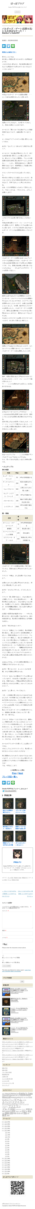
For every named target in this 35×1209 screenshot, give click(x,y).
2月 (6, 1154)
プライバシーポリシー (14, 1203)
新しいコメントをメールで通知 (11, 957)
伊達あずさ (25, 877)
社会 (18, 1113)
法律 (3, 1113)
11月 (6, 1135)
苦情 (28, 1113)
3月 (6, 1152)
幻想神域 (7, 1111)
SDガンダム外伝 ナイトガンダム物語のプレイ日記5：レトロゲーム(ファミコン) (19, 990)
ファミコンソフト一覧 (8, 1083)
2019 (5, 1162)
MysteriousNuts (16, 1097)
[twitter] (8, 46)
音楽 (8, 1115)
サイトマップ (5, 1085)
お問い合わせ (5, 1203)
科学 (21, 1113)
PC (22, 1097)
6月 (6, 1145)
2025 (5, 1124)
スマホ (24, 1100)
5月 (6, 1147)
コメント (5, 910)
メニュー (17, 11)
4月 (6, 1150)
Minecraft (6, 1097)
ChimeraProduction (8, 1095)
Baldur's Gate (17, 877)
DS (18, 1095)
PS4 (27, 1097)
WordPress (5, 1100)
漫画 (7, 1113)
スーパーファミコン (13, 1102)
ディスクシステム (10, 1104)
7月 (6, 1143)
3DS (3, 1094)
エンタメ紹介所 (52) (7, 1078)
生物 (11, 1113)
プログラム (18, 1109)
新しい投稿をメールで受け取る (11, 962)
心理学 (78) (5, 1076)
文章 (20, 1111)
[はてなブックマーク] (4, 46)
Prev (14, 773)
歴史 (29, 1111)
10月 (6, 1137)
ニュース (26, 1104)
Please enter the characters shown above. (14, 947)
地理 (3, 1111)
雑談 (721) (4, 1068)
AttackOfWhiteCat (12, 1094)
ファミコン (14, 1106)
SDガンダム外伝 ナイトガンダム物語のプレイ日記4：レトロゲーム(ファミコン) (19, 1019)
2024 (5, 1126)
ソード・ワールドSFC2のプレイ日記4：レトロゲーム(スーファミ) (19, 1010)
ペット (24, 1109)
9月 (6, 1139)
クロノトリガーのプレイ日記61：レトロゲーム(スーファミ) (9, 893)
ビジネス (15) (5, 1081)
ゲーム (9, 880)
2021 (5, 1158)
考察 (25, 1113)
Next (20, 773)
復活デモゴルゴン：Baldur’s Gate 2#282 (12, 1050)
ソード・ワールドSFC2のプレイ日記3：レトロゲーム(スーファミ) (19, 1029)
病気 (14, 1113)
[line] (13, 46)
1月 (6, 1156)
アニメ (11, 1100)
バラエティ (5, 1106)
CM (16, 1095)
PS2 (24, 1097)
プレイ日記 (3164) (7, 1072)
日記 (24, 1111)
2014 (5, 1173)
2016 (5, 1169)
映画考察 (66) (5, 1074)
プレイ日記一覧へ (10, 777)
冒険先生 (29, 1109)
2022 (5, 1130)
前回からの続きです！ (9, 52)
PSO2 (30, 1097)
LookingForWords (25, 1095)
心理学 (12, 1111)
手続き (17, 1111)
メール (5, 937)
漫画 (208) (4, 1070)
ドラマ (20, 1104)
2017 (5, 1167)
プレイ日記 (10, 877)
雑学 (4, 1115)
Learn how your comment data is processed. (16, 970)
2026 (5, 1122)
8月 (6, 1141)
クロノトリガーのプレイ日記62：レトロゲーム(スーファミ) (25, 893)
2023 (5, 1128)
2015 (5, 1171)
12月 (6, 1132)
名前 (4, 930)
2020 (5, 1160)
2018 (5, 1165)
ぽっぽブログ (17, 3)
